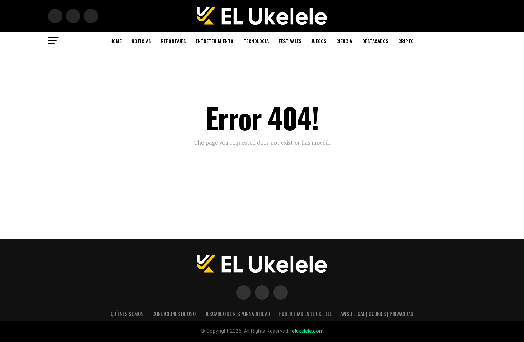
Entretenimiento (214, 41)
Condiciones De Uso (174, 313)
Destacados (375, 41)
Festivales (290, 41)
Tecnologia (256, 41)
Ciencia (344, 41)
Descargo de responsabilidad (237, 313)
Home (116, 41)
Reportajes (173, 41)
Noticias (141, 41)
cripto (406, 41)
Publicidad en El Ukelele (305, 313)
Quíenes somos (127, 313)
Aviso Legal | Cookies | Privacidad (376, 313)
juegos (318, 41)
